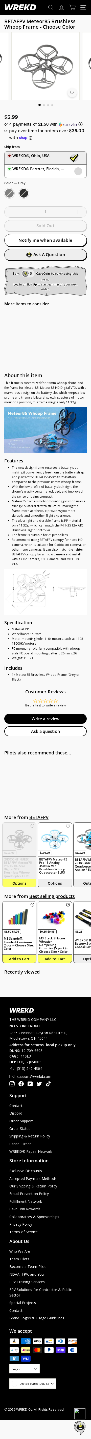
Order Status (19, 1128)
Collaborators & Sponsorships (34, 1216)
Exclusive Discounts (25, 1170)
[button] (45, 124)
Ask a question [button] (45, 731)
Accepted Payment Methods (33, 1178)
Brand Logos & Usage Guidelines (36, 1318)
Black (24, 193)
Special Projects (22, 1302)
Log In (18, 284)
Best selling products (52, 896)
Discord (15, 1113)
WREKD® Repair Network (30, 1151)
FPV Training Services (27, 1281)
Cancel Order (20, 1143)
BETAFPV (39, 817)
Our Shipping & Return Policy (33, 1186)
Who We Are (19, 1251)
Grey (9, 193)
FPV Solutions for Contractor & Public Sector (40, 1292)
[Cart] (72, 7)
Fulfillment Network (25, 1201)
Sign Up (32, 284)
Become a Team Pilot (27, 1266)
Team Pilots (19, 1259)
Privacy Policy (20, 1224)
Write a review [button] (46, 719)
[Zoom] (72, 92)
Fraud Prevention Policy (29, 1193)
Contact (15, 1105)
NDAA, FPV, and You (26, 1274)
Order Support (21, 1121)
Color (15, 183)
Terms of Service (23, 1231)
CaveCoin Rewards (24, 1209)
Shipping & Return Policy (29, 1136)
